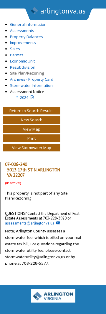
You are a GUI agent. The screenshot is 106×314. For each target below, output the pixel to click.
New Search (31, 119)
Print (31, 138)
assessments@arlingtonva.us (29, 223)
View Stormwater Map (31, 147)
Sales (15, 48)
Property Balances (26, 36)
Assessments (22, 30)
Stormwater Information (31, 85)
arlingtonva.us (62, 11)
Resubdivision (22, 67)
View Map (31, 129)
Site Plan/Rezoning (27, 73)
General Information (28, 24)
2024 (24, 97)
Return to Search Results (31, 110)
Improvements (23, 42)
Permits (17, 55)
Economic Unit (22, 61)
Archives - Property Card (31, 79)
